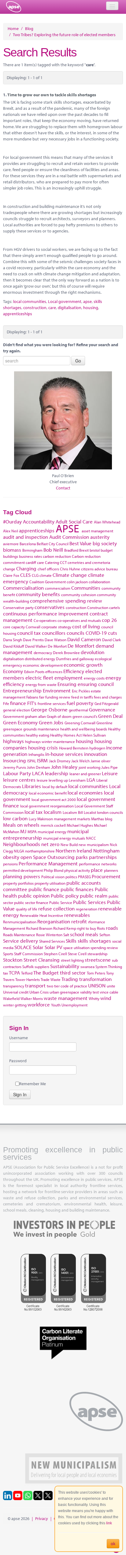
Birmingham (32, 550)
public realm (93, 895)
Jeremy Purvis (14, 767)
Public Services (89, 902)
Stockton (12, 959)
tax (5, 973)
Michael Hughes (80, 825)
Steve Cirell (77, 953)
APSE (67, 528)
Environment (57, 690)
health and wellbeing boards (83, 728)
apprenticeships (17, 313)
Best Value (80, 543)
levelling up (58, 780)
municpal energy (57, 838)
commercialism (57, 588)
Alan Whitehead (107, 521)
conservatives (50, 607)
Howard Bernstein (73, 747)
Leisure (110, 773)
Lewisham (77, 780)
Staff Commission (28, 953)
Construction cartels (103, 607)
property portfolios (18, 883)
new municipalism (94, 844)
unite (111, 985)
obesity (11, 857)
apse (13, 6)
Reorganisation (53, 921)
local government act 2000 (53, 799)
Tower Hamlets (27, 979)
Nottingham (106, 850)
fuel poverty (80, 703)
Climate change (70, 575)
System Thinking (108, 966)
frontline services (52, 703)
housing (90, 307)
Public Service (60, 902)
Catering (52, 562)
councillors (53, 633)
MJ (23, 831)
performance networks (98, 863)
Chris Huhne (70, 568)
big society (105, 543)
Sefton (104, 934)
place (97, 870)
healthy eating (37, 735)
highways (13, 741)
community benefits (38, 594)
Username (18, 1037)
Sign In (20, 1094)
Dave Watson (55, 639)
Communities (85, 587)
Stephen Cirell (55, 953)
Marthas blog (101, 818)
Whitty (94, 998)
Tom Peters (96, 973)
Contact (63, 488)
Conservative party (18, 607)
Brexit (84, 550)
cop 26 (109, 620)
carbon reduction (57, 556)
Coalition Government (47, 581)
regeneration (86, 908)
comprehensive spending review (66, 600)
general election (16, 709)
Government (13, 716)
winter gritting (15, 1004)
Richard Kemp (64, 928)
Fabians (32, 697)
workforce (39, 1004)
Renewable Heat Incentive (41, 915)
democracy (43, 652)
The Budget (46, 972)
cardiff (31, 562)
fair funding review (54, 697)
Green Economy (20, 722)
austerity (99, 537)
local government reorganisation (47, 805)
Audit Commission (69, 537)
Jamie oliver (100, 760)
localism (52, 812)
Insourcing (14, 760)
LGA (91, 779)
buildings (10, 556)
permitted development (23, 870)
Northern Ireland (74, 850)
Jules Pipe (109, 767)
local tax (33, 812)
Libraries (31, 786)
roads (112, 928)
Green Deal (110, 716)
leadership (56, 773)
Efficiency (73, 671)
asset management (97, 530)
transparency (13, 985)
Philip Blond (53, 870)
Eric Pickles (81, 690)
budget (107, 550)
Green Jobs (51, 722)
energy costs (94, 678)
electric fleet (39, 677)
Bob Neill (53, 549)
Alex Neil (10, 530)
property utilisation (50, 883)
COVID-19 (96, 633)
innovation (95, 754)
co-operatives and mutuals (79, 620)
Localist (90, 812)
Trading (69, 979)
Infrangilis (36, 754)
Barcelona (28, 543)
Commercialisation (23, 587)
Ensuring (66, 684)
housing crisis (43, 747)
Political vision (53, 876)
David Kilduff (13, 646)
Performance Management (48, 863)
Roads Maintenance (19, 934)
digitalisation (69, 307)
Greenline (104, 722)
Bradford (71, 550)
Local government (64, 301)
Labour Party (17, 773)
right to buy (86, 928)
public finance (43, 889)
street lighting (72, 960)
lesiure (42, 780)
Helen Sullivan (94, 735)
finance (18, 703)
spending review (104, 947)
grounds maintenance (41, 728)
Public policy (65, 895)
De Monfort (57, 646)
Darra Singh (12, 639)
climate (45, 575)
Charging (26, 568)
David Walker (36, 646)
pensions (10, 863)
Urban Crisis (39, 992)
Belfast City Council (53, 543)
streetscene (98, 959)
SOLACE (22, 947)
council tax (29, 633)
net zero (50, 844)
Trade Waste (51, 979)
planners (111, 870)
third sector (73, 972)
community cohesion (78, 594)
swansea (87, 966)
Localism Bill (73, 812)
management (65, 818)
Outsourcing (61, 857)
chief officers (48, 568)
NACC (91, 838)
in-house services (64, 754)
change (9, 568)
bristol (95, 550)
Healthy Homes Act (66, 735)
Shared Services (52, 941)
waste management (65, 998)
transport (35, 985)
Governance (102, 709)
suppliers (42, 966)
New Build (69, 844)
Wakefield (11, 998)
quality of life (26, 908)
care (52, 307)
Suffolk (28, 966)
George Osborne (49, 709)
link (109, 1523)
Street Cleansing (42, 959)
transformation (95, 979)
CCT (63, 562)
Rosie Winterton (49, 934)
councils (75, 633)
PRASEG (84, 876)
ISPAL (31, 760)
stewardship (97, 953)
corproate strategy (56, 626)
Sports (8, 953)
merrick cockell (53, 825)
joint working (89, 767)
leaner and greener (85, 773)
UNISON (97, 985)
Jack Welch (80, 760)
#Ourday (12, 521)
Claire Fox (11, 575)
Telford (26, 973)
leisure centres (19, 779)
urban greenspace (64, 992)
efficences (53, 671)
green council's (84, 716)
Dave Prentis (33, 639)
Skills (71, 940)
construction (34, 307)
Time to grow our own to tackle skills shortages (51, 95)
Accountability (38, 521)
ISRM (42, 760)
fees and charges (108, 697)
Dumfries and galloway (75, 658)
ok (113, 1543)
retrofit (79, 921)
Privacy (41, 1518)
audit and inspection (25, 537)
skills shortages (94, 940)
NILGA (19, 850)
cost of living (86, 626)
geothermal (78, 709)
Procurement (106, 876)
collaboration (99, 581)
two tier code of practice (67, 985)
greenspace (12, 728)
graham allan (35, 716)
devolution (92, 652)
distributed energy (40, 658)
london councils (110, 812)
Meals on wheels (21, 825)
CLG (35, 575)
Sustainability (64, 966)
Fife (6, 703)
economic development (43, 665)
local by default (54, 786)
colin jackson (77, 581)
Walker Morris (31, 998)
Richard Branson (39, 928)
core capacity (14, 626)
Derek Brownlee (66, 652)
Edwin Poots (34, 671)
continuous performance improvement (45, 613)
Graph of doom (59, 716)
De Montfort (81, 645)
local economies (85, 792)
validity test (89, 992)
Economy (13, 671)
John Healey (64, 767)
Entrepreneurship (22, 690)
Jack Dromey (59, 760)
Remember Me (32, 1083)
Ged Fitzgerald (106, 703)
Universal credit (15, 992)
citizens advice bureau (99, 568)
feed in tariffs (82, 697)
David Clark (111, 639)
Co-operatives (45, 620)
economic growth (83, 664)
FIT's (31, 703)
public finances (77, 889)
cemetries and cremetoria (89, 562)
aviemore (11, 543)
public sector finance (31, 902)
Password (18, 1060)
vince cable (109, 992)
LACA (38, 773)
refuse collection (56, 908)
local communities (29, 301)
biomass (12, 549)
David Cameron (84, 639)
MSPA (32, 831)
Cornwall (33, 626)
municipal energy (52, 831)
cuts (112, 633)
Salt (66, 934)
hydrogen (97, 747)
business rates (30, 556)
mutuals (78, 838)
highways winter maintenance (50, 741)
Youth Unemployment (69, 1004)
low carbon (15, 818)
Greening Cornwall (80, 722)
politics (71, 876)
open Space (33, 857)
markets (83, 818)
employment (68, 677)
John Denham (38, 767)
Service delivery (20, 940)
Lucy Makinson (41, 818)
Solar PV (53, 947)
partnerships (103, 857)
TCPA (14, 972)
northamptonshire (40, 850)
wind (105, 998)
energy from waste (41, 684)
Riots (101, 928)
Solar (38, 947)
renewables (77, 915)
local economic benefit (48, 793)
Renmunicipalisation (19, 921)
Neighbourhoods (21, 844)
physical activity (77, 870)
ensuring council (96, 684)
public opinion (34, 895)
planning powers (21, 876)
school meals (84, 934)
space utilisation (76, 947)
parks (82, 857)
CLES (25, 575)
